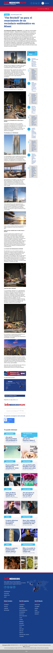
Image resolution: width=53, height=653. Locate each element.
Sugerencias (7, 591)
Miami (6, 14)
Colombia (37, 606)
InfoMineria (22, 612)
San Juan (21, 628)
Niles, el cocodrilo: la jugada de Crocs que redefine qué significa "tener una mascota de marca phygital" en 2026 (34, 171)
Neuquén (21, 623)
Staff (5, 597)
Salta (20, 627)
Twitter (6, 606)
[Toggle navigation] (48, 9)
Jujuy (20, 617)
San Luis (21, 630)
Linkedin (6, 608)
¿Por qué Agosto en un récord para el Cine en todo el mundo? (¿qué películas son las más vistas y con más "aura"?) (34, 120)
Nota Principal (9, 433)
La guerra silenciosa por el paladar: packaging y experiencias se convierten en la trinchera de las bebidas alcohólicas (34, 133)
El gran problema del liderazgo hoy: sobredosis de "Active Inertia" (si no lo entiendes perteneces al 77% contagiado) (34, 87)
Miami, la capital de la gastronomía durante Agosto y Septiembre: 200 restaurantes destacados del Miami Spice (34, 158)
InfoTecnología (23, 615)
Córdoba (21, 606)
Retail (7, 516)
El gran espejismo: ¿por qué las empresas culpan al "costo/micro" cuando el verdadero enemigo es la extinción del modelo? (34, 74)
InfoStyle (21, 613)
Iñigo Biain (28, 646)
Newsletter (7, 595)
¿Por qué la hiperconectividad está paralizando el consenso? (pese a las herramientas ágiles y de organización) (34, 62)
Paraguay (37, 612)
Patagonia (21, 625)
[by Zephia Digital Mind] (26, 651)
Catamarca (22, 604)
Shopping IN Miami (28, 544)
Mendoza (21, 621)
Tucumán (21, 636)
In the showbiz (26, 489)
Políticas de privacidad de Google (30, 647)
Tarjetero (6, 593)
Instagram (6, 610)
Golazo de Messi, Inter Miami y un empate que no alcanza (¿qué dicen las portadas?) (34, 109)
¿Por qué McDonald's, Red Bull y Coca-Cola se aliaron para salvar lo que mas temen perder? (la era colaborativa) (34, 98)
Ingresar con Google (8, 421)
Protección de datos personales (44, 645)
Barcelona (37, 604)
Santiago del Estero (24, 634)
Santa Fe (21, 632)
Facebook (6, 604)
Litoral (21, 619)
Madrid (36, 608)
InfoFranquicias (23, 610)
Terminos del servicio (41, 647)
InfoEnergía (22, 608)
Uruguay (37, 613)
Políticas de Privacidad (32, 645)
